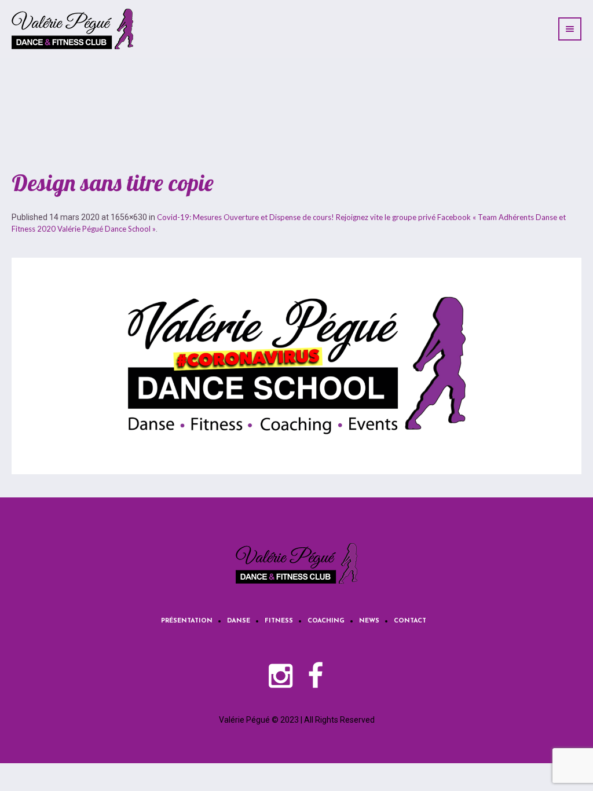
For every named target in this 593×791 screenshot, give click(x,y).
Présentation (187, 621)
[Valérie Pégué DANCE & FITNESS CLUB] (296, 563)
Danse (238, 621)
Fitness (279, 621)
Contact (410, 621)
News (369, 621)
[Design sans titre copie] (296, 366)
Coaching (326, 621)
